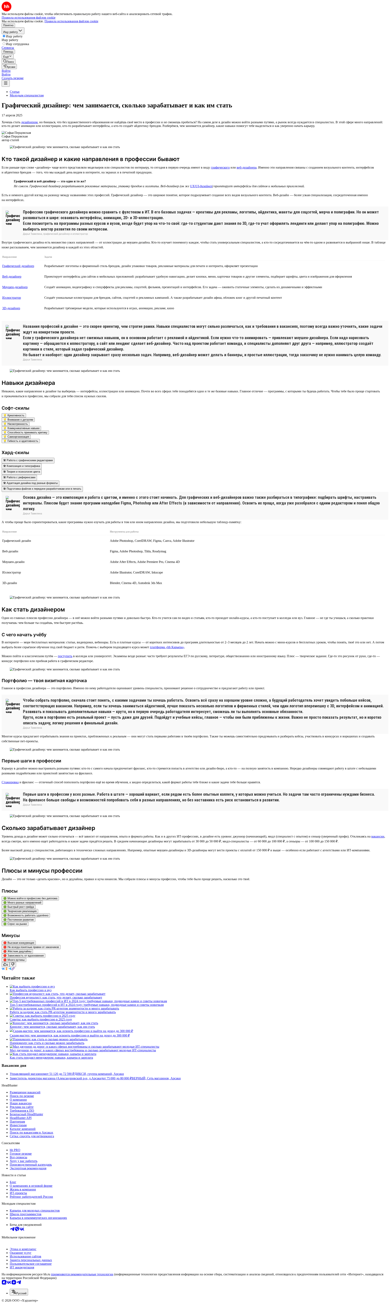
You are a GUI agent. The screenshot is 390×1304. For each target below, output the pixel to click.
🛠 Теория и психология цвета (21, 471)
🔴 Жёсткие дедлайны (17, 951)
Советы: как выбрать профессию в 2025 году (41, 1019)
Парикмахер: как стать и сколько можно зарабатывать (47, 1043)
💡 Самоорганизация (16, 436)
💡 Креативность (13, 415)
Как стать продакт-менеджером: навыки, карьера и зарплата (51, 1057)
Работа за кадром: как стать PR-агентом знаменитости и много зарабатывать (63, 1012)
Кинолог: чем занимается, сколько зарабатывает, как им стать (52, 1026)
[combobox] (19, 1292)
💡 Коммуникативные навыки (21, 428)
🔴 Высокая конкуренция (18, 942)
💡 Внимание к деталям (18, 419)
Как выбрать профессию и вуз (30, 990)
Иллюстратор (11, 297)
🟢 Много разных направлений (22, 902)
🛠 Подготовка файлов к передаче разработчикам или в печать (42, 488)
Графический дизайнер (18, 266)
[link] (8, 61)
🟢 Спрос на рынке (15, 923)
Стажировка (10, 782)
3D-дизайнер (11, 308)
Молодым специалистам (27, 95)
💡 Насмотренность (15, 423)
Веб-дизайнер (11, 276)
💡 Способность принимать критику (25, 432)
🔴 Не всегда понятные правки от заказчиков (31, 947)
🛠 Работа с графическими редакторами (28, 460)
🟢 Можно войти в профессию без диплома (30, 898)
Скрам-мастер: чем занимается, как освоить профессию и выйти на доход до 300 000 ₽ (70, 1035)
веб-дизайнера (247, 167)
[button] (6, 71)
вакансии (377, 836)
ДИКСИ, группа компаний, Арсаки (99, 1074)
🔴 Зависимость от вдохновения (23, 955)
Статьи (15, 91)
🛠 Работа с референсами (19, 477)
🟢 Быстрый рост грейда (18, 906)
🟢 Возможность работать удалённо (25, 915)
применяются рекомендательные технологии (82, 1274)
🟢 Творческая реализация (20, 911)
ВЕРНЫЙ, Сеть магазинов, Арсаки (156, 1078)
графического (220, 167)
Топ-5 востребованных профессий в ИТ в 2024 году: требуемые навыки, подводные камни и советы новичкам (87, 1004)
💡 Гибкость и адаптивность (20, 441)
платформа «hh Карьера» (167, 647)
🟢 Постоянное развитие (18, 919)
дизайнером (29, 122)
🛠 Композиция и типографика (21, 465)
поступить (65, 656)
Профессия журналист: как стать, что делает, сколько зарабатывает (56, 997)
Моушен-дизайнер (15, 287)
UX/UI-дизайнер (201, 186)
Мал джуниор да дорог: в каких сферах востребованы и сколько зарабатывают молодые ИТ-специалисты (83, 1050)
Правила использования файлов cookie (71, 21)
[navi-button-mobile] (6, 83)
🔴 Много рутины (14, 959)
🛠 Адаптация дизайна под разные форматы (30, 483)
